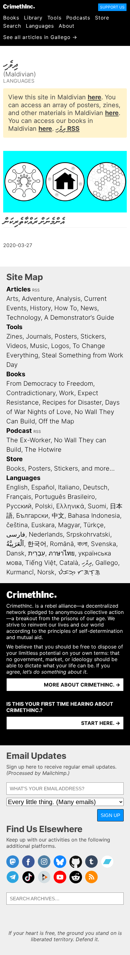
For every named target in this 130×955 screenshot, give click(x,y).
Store (102, 17)
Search (12, 26)
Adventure (37, 298)
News (88, 308)
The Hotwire (43, 449)
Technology (23, 317)
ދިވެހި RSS (68, 128)
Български (32, 515)
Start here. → (100, 723)
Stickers (92, 336)
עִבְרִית (36, 553)
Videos (16, 346)
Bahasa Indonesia (94, 515)
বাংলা (82, 544)
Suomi (97, 506)
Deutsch (95, 487)
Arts (12, 298)
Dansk (15, 553)
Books (11, 17)
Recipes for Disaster (72, 402)
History (40, 308)
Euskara (43, 525)
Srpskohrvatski (88, 534)
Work (66, 393)
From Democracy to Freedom (49, 383)
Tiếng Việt (40, 562)
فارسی (15, 534)
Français (18, 496)
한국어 (36, 544)
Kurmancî (20, 572)
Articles (18, 289)
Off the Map (56, 421)
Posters (66, 336)
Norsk (46, 572)
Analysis (68, 298)
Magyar (69, 525)
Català (68, 562)
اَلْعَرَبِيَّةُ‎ (15, 544)
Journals (38, 336)
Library (33, 17)
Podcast (19, 430)
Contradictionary (31, 393)
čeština (17, 525)
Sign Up (110, 815)
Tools (54, 17)
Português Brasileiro (65, 496)
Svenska (103, 544)
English (17, 487)
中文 (58, 515)
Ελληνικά (70, 506)
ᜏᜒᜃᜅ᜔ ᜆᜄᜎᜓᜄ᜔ (79, 572)
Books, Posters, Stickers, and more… (60, 468)
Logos (60, 346)
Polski (44, 506)
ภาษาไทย (62, 553)
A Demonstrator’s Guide (79, 317)
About (66, 26)
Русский (19, 506)
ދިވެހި (87, 562)
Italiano (69, 487)
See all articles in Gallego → (40, 37)
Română (62, 544)
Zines (14, 336)
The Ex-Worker (28, 440)
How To (65, 308)
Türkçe (93, 525)
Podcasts (78, 17)
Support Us (112, 7)
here (94, 97)
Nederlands (46, 534)
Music (39, 346)
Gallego (106, 562)
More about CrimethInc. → (82, 685)
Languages (40, 26)
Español (43, 487)
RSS (36, 290)
